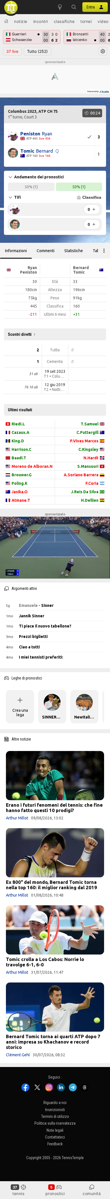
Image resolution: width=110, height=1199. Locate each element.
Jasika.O (20, 492)
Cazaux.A (20, 432)
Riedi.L (18, 424)
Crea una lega (20, 712)
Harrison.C (21, 449)
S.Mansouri (87, 466)
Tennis (18, 1193)
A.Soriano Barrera (81, 475)
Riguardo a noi (55, 1102)
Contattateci (55, 1137)
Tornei (86, 21)
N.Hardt (90, 458)
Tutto (37, 51)
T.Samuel (89, 424)
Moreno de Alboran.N (32, 466)
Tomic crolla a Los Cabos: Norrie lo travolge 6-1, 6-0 (45, 961)
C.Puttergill (87, 432)
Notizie (20, 21)
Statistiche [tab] (73, 250)
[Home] (6, 21)
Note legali (55, 1130)
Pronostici (55, 1193)
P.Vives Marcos (84, 441)
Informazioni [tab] (16, 250)
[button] (74, 7)
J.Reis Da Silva (84, 492)
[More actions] (104, 251)
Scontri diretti (20, 334)
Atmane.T (21, 500)
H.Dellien (89, 500)
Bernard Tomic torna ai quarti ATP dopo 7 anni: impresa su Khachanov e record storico (53, 1042)
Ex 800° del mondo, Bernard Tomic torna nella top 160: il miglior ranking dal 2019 (51, 884)
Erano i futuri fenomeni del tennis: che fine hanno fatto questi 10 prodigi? (54, 807)
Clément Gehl (18, 1055)
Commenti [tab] (45, 250)
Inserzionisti (55, 1109)
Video (103, 21)
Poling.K (19, 483)
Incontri (40, 21)
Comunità (92, 1193)
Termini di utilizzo (55, 1116)
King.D (18, 441)
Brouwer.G (22, 475)
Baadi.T (19, 458)
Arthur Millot (17, 818)
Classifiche (64, 21)
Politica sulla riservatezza (55, 1123)
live (12, 51)
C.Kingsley (88, 449)
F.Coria (91, 483)
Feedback (55, 1144)
